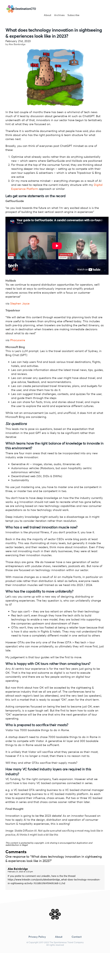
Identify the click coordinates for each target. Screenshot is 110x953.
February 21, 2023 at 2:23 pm (20, 871)
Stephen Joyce (20, 303)
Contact (77, 936)
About (47, 15)
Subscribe (73, 15)
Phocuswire (17, 340)
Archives (59, 15)
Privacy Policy (37, 936)
